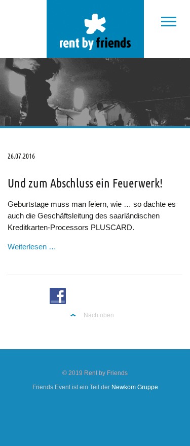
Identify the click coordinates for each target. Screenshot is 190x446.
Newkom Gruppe (134, 387)
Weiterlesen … (32, 246)
